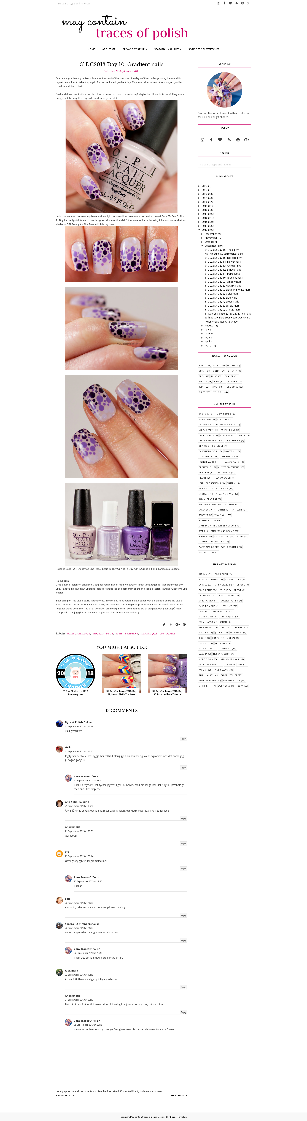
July (207, 329)
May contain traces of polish (143, 1117)
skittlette (237, 510)
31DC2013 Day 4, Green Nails (222, 301)
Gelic (68, 747)
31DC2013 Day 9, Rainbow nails (223, 281)
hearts (202, 478)
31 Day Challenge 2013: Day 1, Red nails (228, 313)
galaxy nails (232, 462)
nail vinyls (222, 488)
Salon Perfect (229, 675)
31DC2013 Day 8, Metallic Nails (223, 285)
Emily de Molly (207, 606)
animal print (228, 430)
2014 (205, 225)
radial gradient (208, 499)
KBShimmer (236, 632)
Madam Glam (206, 648)
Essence (227, 606)
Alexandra (71, 970)
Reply (183, 738)
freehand (225, 456)
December (211, 233)
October (209, 241)
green (231, 371)
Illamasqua (149, 633)
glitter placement (228, 467)
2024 (205, 186)
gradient (131, 633)
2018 (205, 210)
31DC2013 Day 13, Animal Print (223, 265)
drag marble (233, 440)
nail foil (204, 488)
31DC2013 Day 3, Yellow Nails (222, 305)
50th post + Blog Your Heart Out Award (227, 317)
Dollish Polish (229, 601)
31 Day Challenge (78, 633)
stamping (219, 515)
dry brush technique (211, 446)
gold (216, 371)
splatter (203, 515)
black (202, 365)
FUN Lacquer (227, 616)
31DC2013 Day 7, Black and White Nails (228, 289)
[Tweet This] (164, 624)
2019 (205, 205)
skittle (221, 510)
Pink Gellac (221, 670)
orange (229, 376)
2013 (205, 229)
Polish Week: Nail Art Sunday (221, 321)
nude (214, 376)
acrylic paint (206, 430)
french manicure (209, 462)
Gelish (223, 622)
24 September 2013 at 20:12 (79, 999)
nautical (204, 494)
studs (239, 536)
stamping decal (207, 520)
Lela (67, 898)
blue (216, 365)
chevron (225, 435)
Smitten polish (231, 680)
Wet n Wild (224, 686)
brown (231, 365)
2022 (205, 194)
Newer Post (67, 1095)
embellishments (208, 451)
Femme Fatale (206, 622)
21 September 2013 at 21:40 (88, 780)
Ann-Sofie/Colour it (77, 802)
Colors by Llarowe (230, 590)
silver (214, 387)
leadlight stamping (210, 483)
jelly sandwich (222, 478)
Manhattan (225, 648)
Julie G (219, 632)
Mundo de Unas (229, 659)
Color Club (205, 590)
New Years (223, 419)
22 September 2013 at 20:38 (79, 902)
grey (201, 376)
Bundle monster (208, 579)
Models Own (206, 659)
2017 (205, 213)
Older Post (176, 1095)
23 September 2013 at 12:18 (79, 974)
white (202, 392)
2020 (205, 202)
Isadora (203, 632)
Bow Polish (221, 574)
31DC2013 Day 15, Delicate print (223, 257)
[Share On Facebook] (171, 624)
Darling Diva (206, 601)
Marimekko (205, 419)
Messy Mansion (221, 654)
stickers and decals (222, 531)
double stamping (208, 440)
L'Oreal (231, 638)
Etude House (206, 616)
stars (202, 531)
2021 (205, 197)
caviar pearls (206, 435)
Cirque (241, 585)
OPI (161, 633)
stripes (203, 536)
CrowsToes (205, 595)
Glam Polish (206, 627)
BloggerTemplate (178, 1117)
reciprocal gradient (211, 504)
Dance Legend (226, 595)
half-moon (224, 472)
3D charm (204, 414)
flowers (229, 451)
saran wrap (205, 510)
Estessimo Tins (220, 611)
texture (219, 541)
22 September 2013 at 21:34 (79, 927)
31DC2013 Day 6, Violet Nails (221, 293)
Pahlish (203, 670)
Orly (239, 664)
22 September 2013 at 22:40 (88, 952)
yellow (218, 392)
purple (171, 633)
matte (230, 483)
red (201, 387)
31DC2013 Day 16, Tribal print (222, 249)
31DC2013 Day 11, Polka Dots (222, 273)
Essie (118, 633)
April (207, 341)
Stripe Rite (205, 686)
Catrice (203, 585)
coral (202, 371)
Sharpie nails (206, 424)
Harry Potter (223, 414)
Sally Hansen (206, 675)
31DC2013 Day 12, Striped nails (223, 269)
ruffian (233, 504)
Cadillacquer (233, 579)
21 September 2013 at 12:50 (79, 751)
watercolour (206, 552)
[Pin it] (184, 624)
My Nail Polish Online (78, 722)
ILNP (222, 627)
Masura (203, 654)
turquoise (232, 387)
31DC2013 (98, 633)
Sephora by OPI (207, 680)
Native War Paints (209, 664)
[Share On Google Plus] (177, 624)
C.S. (67, 852)
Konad (216, 638)
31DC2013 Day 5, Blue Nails (221, 297)
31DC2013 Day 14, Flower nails (223, 261)
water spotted (229, 547)
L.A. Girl (203, 643)
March (208, 345)
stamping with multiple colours (217, 526)
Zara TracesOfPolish (87, 776)
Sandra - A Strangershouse (82, 924)
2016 (205, 218)
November (211, 237)
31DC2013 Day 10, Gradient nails (224, 277)
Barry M (203, 574)
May (207, 337)
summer (203, 541)
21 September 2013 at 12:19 (79, 726)
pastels (203, 381)
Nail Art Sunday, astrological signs (224, 253)
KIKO (201, 638)
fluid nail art (206, 456)
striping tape (221, 536)
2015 (205, 221)
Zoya (240, 686)
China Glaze (221, 585)
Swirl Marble (227, 424)
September (211, 245)
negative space (224, 494)
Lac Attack (221, 643)
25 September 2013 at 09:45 (88, 1024)
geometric (205, 467)
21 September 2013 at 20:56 (79, 831)
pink (216, 381)
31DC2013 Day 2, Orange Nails (223, 309)
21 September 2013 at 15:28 (79, 806)
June (207, 333)
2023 (205, 190)
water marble (206, 547)
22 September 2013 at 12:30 (88, 881)
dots (109, 633)
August (209, 325)
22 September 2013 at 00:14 (79, 856)
